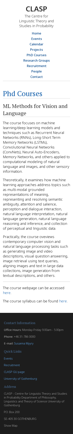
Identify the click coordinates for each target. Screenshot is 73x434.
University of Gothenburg (20, 379)
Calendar (36, 44)
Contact (36, 76)
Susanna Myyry (23, 343)
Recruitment (37, 66)
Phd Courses (22, 93)
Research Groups (36, 60)
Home (36, 33)
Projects (36, 49)
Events (36, 38)
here (7, 292)
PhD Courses (36, 55)
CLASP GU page (14, 372)
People (36, 71)
